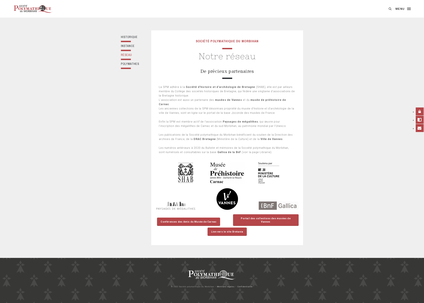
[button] (403, 8)
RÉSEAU (126, 55)
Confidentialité (245, 287)
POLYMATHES (130, 64)
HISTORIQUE (129, 37)
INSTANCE (128, 46)
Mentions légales (226, 287)
